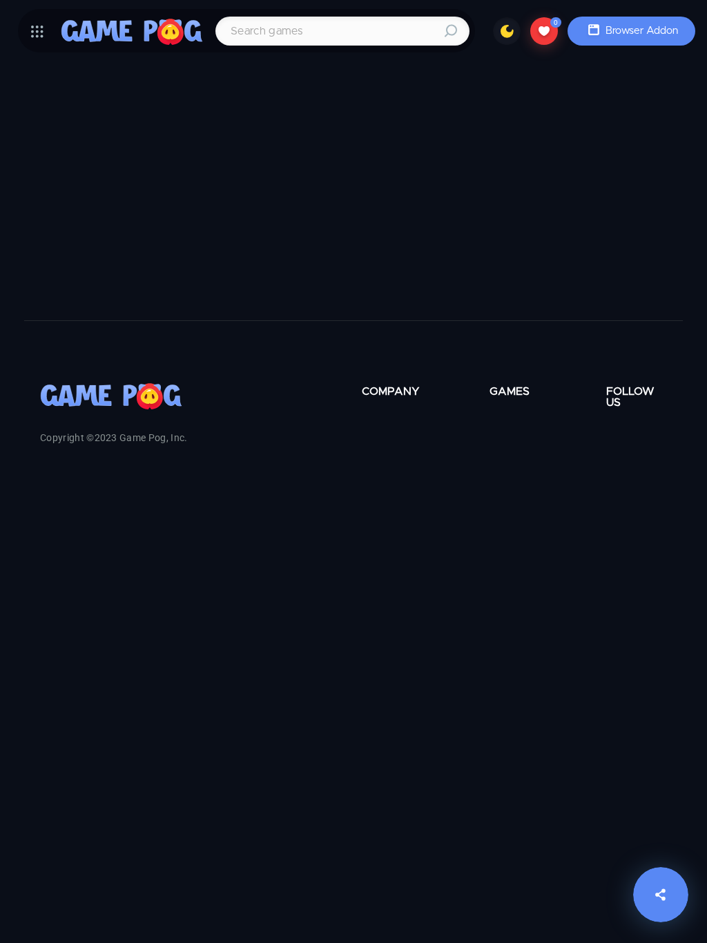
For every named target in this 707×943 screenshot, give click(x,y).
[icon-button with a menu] (37, 31)
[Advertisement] (353, 192)
